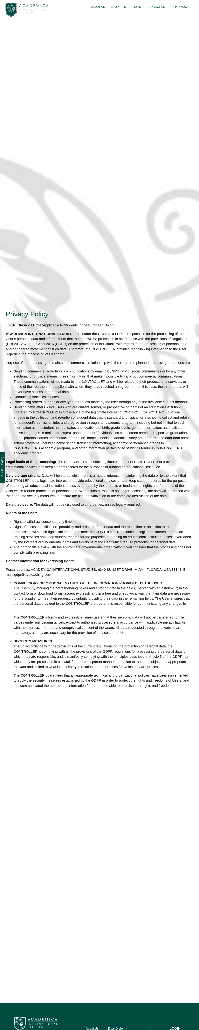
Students (118, 6)
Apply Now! (180, 6)
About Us (98, 6)
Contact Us (156, 6)
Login (137, 6)
